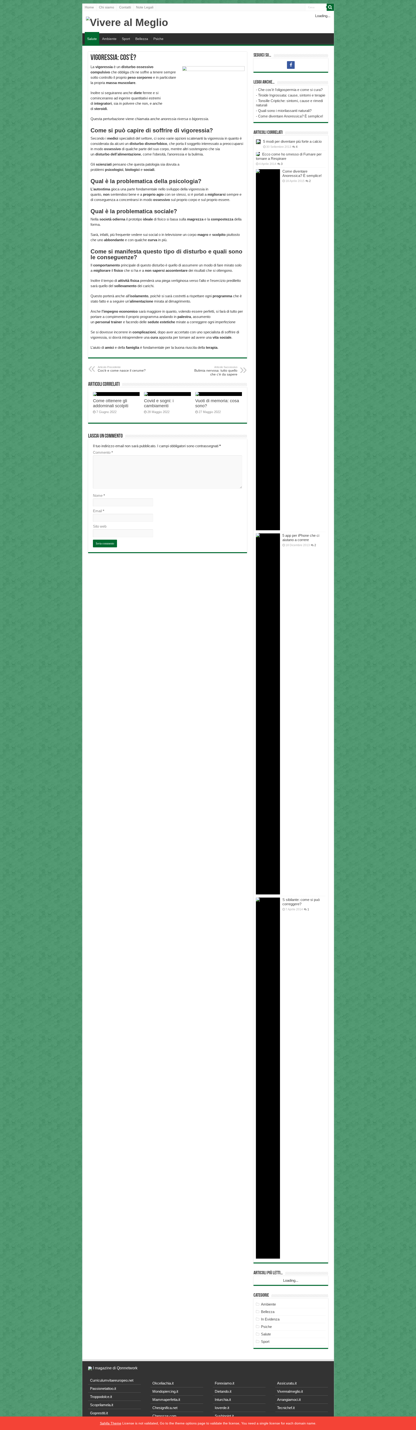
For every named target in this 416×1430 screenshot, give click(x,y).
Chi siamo (106, 7)
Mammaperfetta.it (166, 1400)
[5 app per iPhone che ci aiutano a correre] (268, 713)
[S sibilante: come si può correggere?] (268, 1078)
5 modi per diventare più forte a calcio (292, 141)
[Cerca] (330, 7)
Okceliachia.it (163, 1383)
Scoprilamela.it (101, 1405)
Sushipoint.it (224, 1416)
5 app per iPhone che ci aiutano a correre (300, 537)
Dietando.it (223, 1391)
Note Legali (144, 7)
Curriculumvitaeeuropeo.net (111, 1380)
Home (89, 7)
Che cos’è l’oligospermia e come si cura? (290, 90)
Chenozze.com (164, 1416)
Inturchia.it (223, 1400)
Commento (103, 452)
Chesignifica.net (164, 1408)
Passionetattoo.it (103, 1388)
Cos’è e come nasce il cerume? (122, 369)
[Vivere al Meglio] (127, 21)
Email (98, 511)
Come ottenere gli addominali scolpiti (110, 403)
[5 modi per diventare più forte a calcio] (258, 141)
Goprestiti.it (99, 1413)
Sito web (99, 526)
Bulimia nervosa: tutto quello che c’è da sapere (215, 371)
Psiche (158, 39)
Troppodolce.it (101, 1397)
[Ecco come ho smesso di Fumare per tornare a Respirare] (258, 154)
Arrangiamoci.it (289, 1400)
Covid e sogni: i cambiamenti (159, 403)
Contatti (125, 7)
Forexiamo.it (224, 1383)
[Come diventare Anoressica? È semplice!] (268, 349)
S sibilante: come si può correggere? (301, 902)
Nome (99, 495)
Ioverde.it (222, 1408)
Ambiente (109, 39)
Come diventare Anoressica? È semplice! (290, 116)
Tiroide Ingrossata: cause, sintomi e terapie (291, 95)
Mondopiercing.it (165, 1391)
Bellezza (141, 39)
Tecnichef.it (286, 1408)
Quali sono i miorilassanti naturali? (285, 111)
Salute (92, 39)
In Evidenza (270, 1319)
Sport (126, 39)
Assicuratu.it (287, 1383)
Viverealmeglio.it (290, 1391)
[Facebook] (291, 65)
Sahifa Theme (110, 1423)
